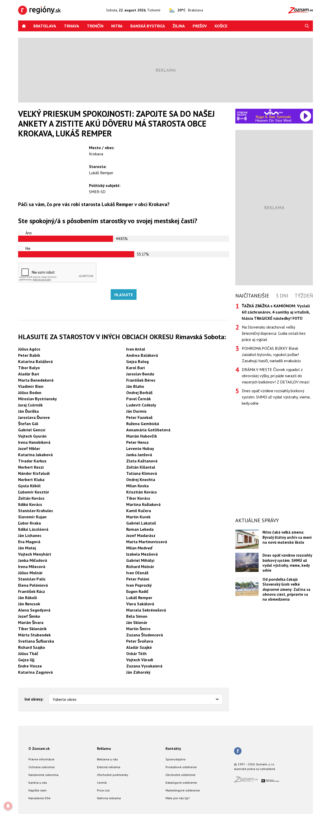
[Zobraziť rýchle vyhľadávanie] (307, 25)
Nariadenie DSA (39, 798)
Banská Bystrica (147, 25)
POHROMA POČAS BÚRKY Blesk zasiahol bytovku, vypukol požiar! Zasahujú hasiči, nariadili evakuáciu (271, 354)
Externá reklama (108, 767)
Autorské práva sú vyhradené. (255, 769)
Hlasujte (123, 294)
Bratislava (44, 25)
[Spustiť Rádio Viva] (273, 112)
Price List (103, 790)
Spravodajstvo (176, 759)
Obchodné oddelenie (180, 775)
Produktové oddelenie (181, 767)
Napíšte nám (37, 790)
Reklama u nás (107, 759)
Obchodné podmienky (112, 775)
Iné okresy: (34, 699)
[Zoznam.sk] (247, 781)
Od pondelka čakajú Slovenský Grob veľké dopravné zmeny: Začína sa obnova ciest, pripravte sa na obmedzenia (286, 589)
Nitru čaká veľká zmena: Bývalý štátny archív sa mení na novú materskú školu (287, 537)
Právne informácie (41, 759)
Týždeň (304, 295)
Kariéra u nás (37, 782)
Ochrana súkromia (41, 767)
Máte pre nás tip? (178, 798)
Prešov (200, 25)
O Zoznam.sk (39, 748)
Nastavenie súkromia (43, 775)
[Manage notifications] (8, 806)
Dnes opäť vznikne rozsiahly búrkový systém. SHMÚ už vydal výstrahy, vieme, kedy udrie (276, 397)
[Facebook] (238, 751)
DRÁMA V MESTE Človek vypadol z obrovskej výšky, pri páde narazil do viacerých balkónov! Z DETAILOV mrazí (276, 375)
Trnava (71, 25)
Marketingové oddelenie (183, 790)
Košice (221, 25)
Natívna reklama (109, 798)
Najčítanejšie (252, 295)
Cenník (102, 782)
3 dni (282, 295)
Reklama (104, 748)
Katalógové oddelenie (181, 782)
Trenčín (95, 25)
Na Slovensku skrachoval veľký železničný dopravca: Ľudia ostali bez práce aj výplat (274, 333)
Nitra (117, 25)
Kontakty (173, 748)
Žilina (179, 25)
